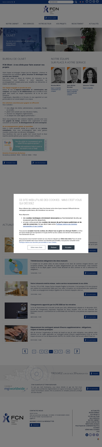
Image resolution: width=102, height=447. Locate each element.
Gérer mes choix (36, 247)
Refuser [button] (53, 247)
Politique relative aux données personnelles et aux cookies (37, 242)
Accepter (68, 247)
